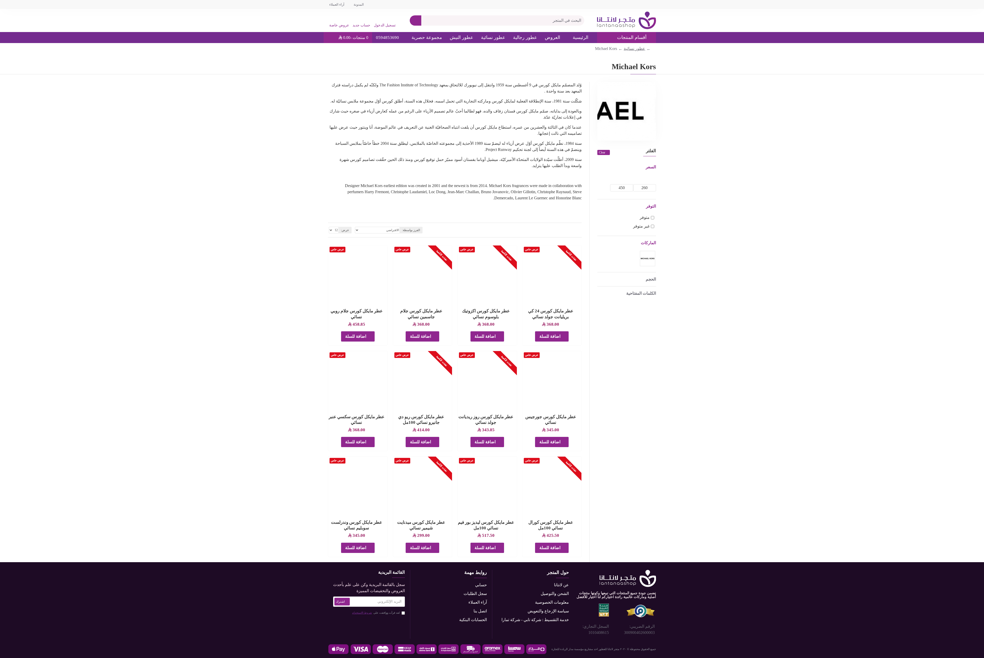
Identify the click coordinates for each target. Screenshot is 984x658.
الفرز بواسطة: (411, 230)
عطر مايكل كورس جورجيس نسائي (550, 419)
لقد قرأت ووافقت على (376, 612)
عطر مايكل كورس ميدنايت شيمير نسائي (421, 525)
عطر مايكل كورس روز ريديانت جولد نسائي (485, 419)
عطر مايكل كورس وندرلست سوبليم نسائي (356, 525)
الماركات (648, 243)
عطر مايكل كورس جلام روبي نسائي (357, 314)
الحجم (651, 279)
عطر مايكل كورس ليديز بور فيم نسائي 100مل (486, 525)
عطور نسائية (634, 48)
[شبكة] (580, 230)
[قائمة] (574, 230)
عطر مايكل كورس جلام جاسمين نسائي (421, 314)
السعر (651, 167)
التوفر (651, 206)
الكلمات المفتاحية (641, 293)
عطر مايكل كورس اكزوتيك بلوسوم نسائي (486, 314)
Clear (602, 152)
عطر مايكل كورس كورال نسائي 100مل (550, 525)
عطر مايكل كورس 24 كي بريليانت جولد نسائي (550, 314)
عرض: (345, 230)
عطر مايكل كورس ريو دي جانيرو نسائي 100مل (421, 419)
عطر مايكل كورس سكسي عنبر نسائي (356, 419)
